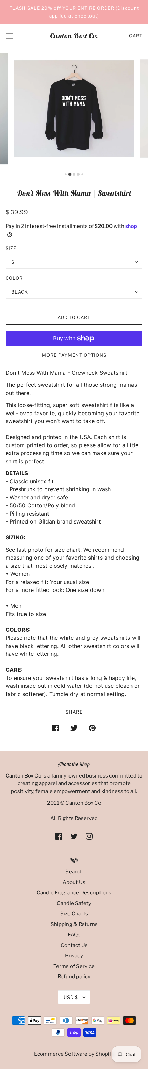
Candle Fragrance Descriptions (74, 893)
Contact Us (74, 945)
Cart (135, 35)
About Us (74, 882)
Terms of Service (74, 966)
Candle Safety (74, 903)
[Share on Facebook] (56, 728)
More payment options (74, 355)
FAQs (74, 935)
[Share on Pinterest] (92, 728)
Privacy (74, 955)
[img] (58, 836)
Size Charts (74, 914)
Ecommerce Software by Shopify (74, 1054)
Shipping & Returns (74, 924)
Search (74, 872)
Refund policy (74, 976)
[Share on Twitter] (74, 728)
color (14, 278)
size (11, 248)
